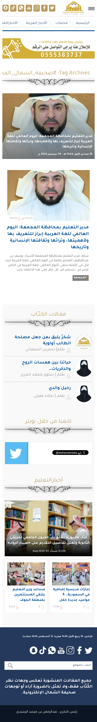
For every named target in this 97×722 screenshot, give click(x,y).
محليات (61, 23)
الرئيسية (82, 23)
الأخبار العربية (36, 23)
